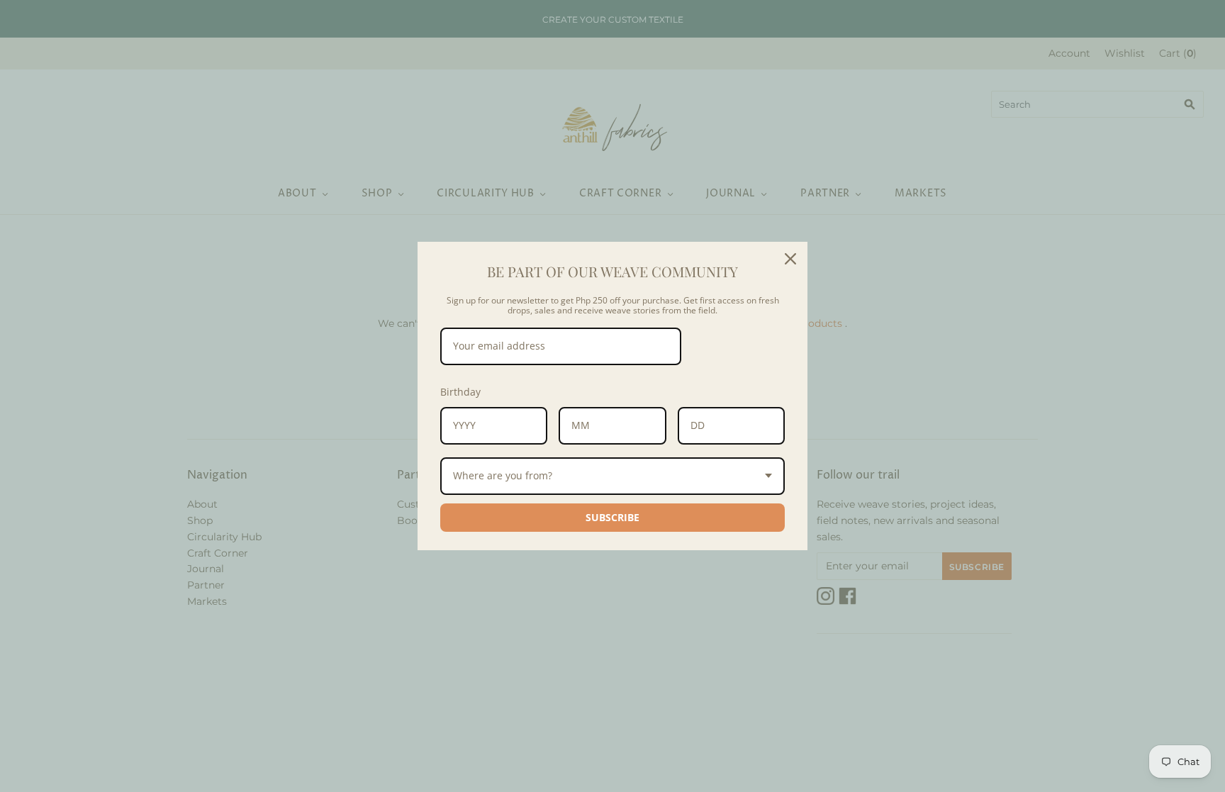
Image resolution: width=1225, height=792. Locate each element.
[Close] (790, 259)
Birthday (460, 391)
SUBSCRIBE (612, 517)
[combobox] (612, 476)
